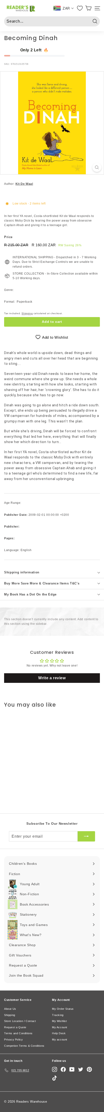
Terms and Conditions (18, 1033)
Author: (18, 184)
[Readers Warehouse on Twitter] (80, 1069)
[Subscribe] (86, 836)
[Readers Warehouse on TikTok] (54, 1078)
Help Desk (59, 1033)
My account (59, 1039)
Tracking (58, 1015)
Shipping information (21, 572)
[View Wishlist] (80, 8)
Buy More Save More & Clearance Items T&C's (41, 583)
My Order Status (63, 1008)
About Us (10, 1008)
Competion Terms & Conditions (24, 1045)
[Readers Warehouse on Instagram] (54, 1069)
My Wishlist (59, 1021)
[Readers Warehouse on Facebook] (63, 1069)
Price (8, 237)
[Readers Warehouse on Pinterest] (89, 1069)
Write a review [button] (52, 678)
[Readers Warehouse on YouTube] (71, 1069)
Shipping (27, 313)
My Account (59, 1027)
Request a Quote (15, 1027)
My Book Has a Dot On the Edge (30, 594)
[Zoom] (96, 167)
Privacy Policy (13, 1039)
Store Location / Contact (20, 1021)
